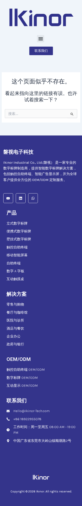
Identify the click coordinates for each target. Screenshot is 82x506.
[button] (40, 38)
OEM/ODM (19, 359)
